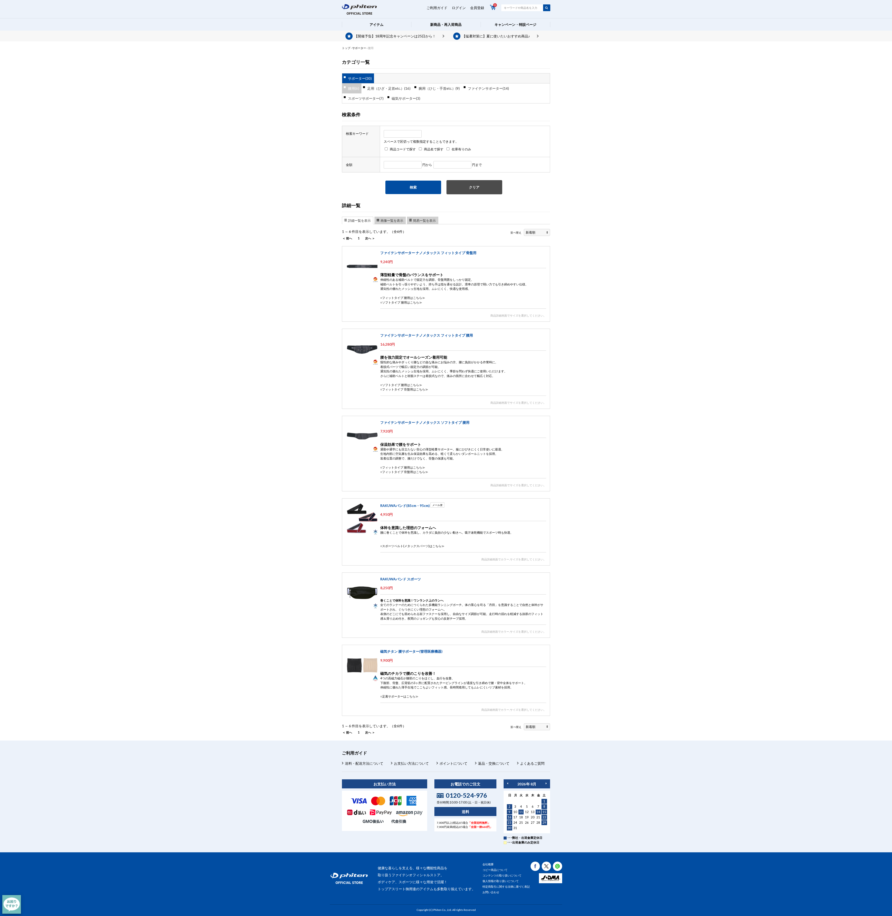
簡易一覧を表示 (424, 220)
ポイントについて (453, 763)
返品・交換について (493, 763)
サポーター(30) (360, 78)
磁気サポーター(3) (406, 98)
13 (533, 812)
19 (527, 817)
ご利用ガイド (436, 8)
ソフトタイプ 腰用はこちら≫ (402, 302)
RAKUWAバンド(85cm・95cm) (405, 505)
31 (515, 828)
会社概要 (488, 864)
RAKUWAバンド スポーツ (400, 579)
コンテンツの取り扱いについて (501, 875)
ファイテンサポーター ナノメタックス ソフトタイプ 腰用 (424, 422)
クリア (474, 187)
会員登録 (477, 8)
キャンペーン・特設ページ (515, 24)
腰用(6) (353, 88)
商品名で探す (433, 149)
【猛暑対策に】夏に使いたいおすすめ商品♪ (496, 36)
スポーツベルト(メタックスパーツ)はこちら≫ (413, 546)
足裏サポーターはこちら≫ (400, 696)
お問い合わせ (490, 892)
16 (509, 817)
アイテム (377, 24)
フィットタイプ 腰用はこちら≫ (403, 298)
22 (544, 817)
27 (533, 822)
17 (515, 817)
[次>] (546, 783)
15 (544, 812)
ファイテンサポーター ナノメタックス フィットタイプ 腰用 (426, 335)
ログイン (459, 8)
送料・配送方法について (364, 763)
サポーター (359, 48)
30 (509, 828)
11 (521, 812)
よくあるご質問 (532, 763)
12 (527, 812)
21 (538, 817)
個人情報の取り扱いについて (500, 881)
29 (544, 822)
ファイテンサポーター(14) (488, 88)
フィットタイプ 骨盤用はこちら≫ (405, 389)
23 (509, 822)
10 (515, 812)
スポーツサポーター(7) (366, 98)
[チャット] (11, 904)
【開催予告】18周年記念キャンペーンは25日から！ (395, 36)
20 (533, 817)
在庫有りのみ (461, 149)
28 (538, 822)
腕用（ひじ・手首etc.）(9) (439, 88)
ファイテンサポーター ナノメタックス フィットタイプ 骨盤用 (428, 253)
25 (521, 822)
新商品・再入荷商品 (446, 24)
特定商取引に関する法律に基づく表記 (506, 886)
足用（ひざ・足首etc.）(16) (388, 88)
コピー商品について (495, 870)
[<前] (507, 783)
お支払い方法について (411, 763)
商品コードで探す (403, 149)
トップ (346, 48)
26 (527, 822)
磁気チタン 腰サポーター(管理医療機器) (411, 651)
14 (538, 812)
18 (521, 817)
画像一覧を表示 (391, 220)
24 (515, 822)
